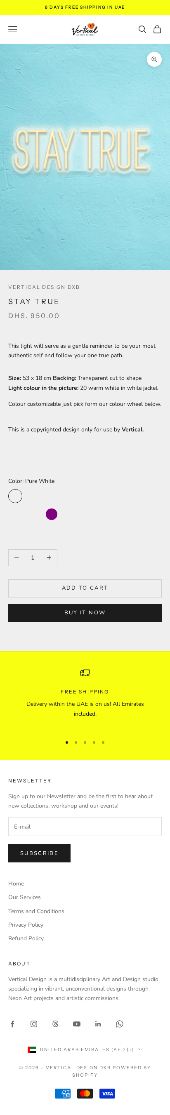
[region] (85, 698)
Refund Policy (26, 938)
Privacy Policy (25, 925)
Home (16, 884)
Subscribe (39, 853)
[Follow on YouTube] (77, 1024)
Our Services (24, 897)
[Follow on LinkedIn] (98, 1024)
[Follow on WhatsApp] (120, 1024)
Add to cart (85, 588)
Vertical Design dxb (44, 287)
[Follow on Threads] (55, 1024)
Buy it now (85, 612)
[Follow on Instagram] (34, 1024)
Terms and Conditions (36, 911)
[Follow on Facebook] (12, 1024)
